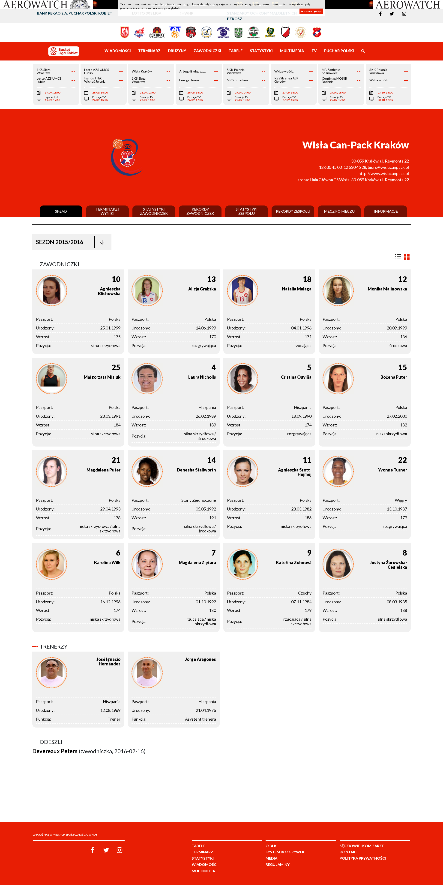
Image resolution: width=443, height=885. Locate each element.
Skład (61, 211)
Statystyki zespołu (246, 211)
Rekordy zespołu (293, 211)
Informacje (386, 211)
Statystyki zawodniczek (154, 211)
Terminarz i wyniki (107, 211)
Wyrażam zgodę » (311, 10)
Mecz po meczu (339, 211)
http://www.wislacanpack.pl (384, 173)
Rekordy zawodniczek (200, 211)
